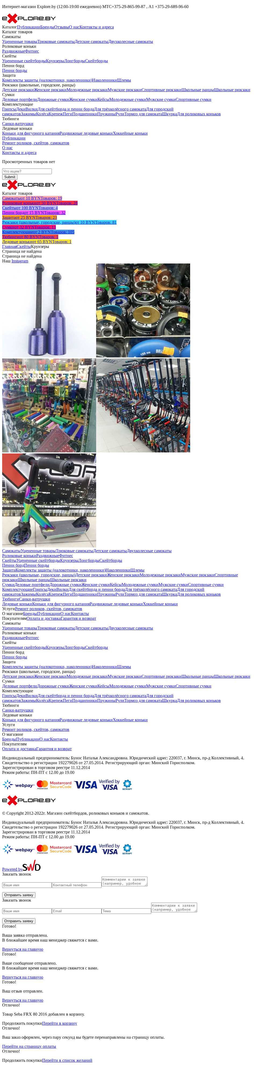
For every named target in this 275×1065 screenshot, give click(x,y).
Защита (9, 570)
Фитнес (32, 51)
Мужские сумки (161, 99)
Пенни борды (14, 70)
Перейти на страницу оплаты (29, 1046)
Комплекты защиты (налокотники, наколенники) (47, 80)
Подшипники (84, 114)
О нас (74, 27)
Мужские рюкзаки (125, 89)
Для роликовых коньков (199, 114)
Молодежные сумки (127, 99)
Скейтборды (96, 60)
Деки (21, 109)
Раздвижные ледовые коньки (86, 133)
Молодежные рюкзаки (87, 89)
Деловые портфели (19, 99)
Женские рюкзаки (50, 89)
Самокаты (11, 550)
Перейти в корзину (59, 1023)
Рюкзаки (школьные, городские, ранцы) (38, 575)
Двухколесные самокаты (130, 41)
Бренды (47, 27)
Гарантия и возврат (78, 618)
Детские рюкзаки (18, 89)
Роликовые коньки (19, 555)
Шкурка (169, 114)
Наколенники (104, 80)
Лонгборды (74, 60)
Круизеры (55, 60)
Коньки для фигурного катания (31, 133)
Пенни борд (13, 565)
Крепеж (56, 114)
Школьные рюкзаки (232, 89)
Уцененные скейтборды (24, 60)
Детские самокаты (91, 41)
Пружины (106, 114)
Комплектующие (17, 589)
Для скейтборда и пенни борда (66, 109)
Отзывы (61, 27)
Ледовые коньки (17, 604)
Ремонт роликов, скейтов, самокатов (35, 143)
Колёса (42, 114)
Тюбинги (10, 599)
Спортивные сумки (193, 99)
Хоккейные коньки (130, 133)
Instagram (20, 261)
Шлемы (124, 80)
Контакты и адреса (96, 27)
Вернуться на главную (22, 949)
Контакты (80, 613)
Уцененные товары (19, 41)
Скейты (24, 246)
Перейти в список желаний (67, 1060)
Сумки (8, 584)
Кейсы (103, 99)
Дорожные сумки (53, 99)
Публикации (28, 27)
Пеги (67, 114)
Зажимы (28, 114)
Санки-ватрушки (17, 123)
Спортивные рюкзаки (162, 89)
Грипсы (9, 109)
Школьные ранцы (198, 89)
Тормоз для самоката (143, 114)
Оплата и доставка (44, 618)
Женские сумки (83, 99)
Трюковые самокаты (56, 41)
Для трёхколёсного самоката (120, 109)
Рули (119, 114)
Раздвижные (13, 51)
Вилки (32, 109)
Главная (9, 246)
